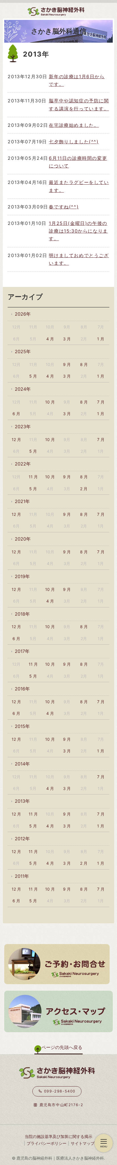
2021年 (22, 501)
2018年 (22, 614)
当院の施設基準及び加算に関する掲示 (58, 1136)
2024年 (23, 389)
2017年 (22, 651)
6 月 (16, 413)
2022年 (23, 464)
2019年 (22, 576)
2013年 (22, 801)
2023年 (23, 426)
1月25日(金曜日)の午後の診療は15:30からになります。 (78, 230)
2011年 (22, 876)
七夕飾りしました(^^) (74, 141)
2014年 (22, 764)
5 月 (33, 376)
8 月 (84, 364)
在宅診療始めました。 (74, 125)
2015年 (22, 726)
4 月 (50, 338)
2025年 (23, 351)
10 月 (50, 402)
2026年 (23, 314)
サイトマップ (83, 1143)
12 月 (16, 439)
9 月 (67, 364)
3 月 (67, 338)
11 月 (33, 476)
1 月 (100, 338)
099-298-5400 (59, 1091)
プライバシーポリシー (46, 1143)
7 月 (101, 402)
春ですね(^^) (64, 207)
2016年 (22, 689)
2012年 (22, 838)
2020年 (23, 539)
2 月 (83, 488)
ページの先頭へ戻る (61, 1047)
